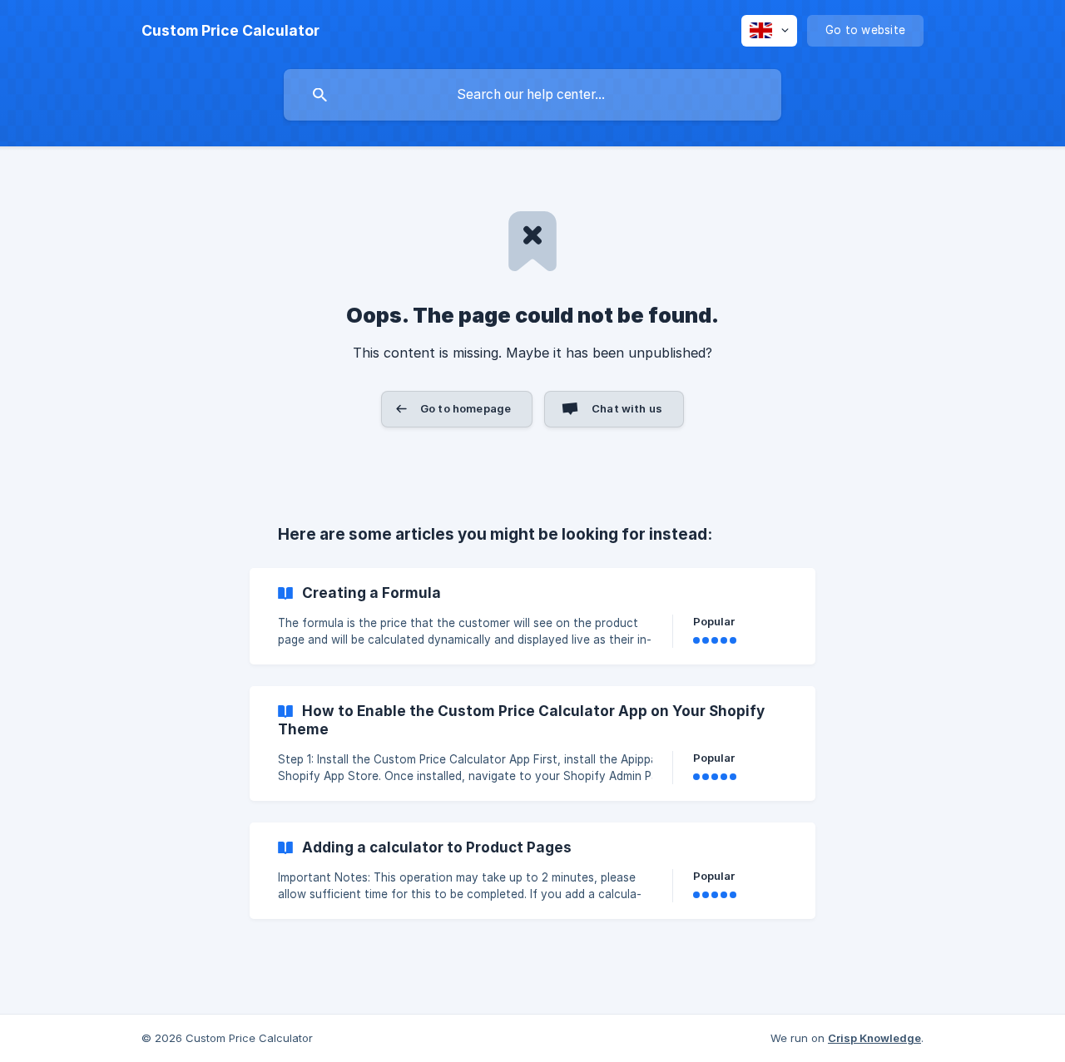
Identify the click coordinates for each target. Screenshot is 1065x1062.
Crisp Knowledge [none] (874, 1038)
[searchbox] (532, 95)
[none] (230, 31)
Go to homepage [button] (465, 408)
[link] (532, 616)
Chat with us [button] (627, 408)
